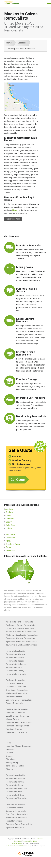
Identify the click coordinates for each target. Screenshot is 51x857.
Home (9, 43)
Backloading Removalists (31, 416)
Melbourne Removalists (16, 693)
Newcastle (10, 537)
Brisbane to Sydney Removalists (20, 625)
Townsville (10, 550)
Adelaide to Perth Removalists (19, 622)
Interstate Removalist (29, 245)
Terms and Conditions (16, 766)
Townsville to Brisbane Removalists (21, 645)
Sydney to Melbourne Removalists (21, 641)
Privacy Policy (12, 762)
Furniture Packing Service (26, 290)
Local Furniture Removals (25, 320)
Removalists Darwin (15, 657)
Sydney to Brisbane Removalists (20, 638)
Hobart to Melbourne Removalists (21, 631)
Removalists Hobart (15, 661)
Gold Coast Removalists (16, 690)
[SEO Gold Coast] (25, 855)
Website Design (17, 843)
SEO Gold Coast (12, 846)
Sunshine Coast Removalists (19, 700)
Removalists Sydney (15, 671)
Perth (8, 541)
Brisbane (10, 512)
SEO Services (24, 846)
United (15, 210)
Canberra (10, 518)
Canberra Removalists (16, 687)
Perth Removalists (14, 696)
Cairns (9, 515)
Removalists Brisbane (15, 654)
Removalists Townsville (16, 674)
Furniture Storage (26, 379)
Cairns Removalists (14, 683)
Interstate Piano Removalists (25, 353)
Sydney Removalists (15, 703)
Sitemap (9, 769)
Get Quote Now (13, 219)
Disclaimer (10, 759)
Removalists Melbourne (16, 664)
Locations (22, 43)
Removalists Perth (14, 667)
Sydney (9, 547)
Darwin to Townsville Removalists (21, 628)
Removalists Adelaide (15, 651)
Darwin (9, 522)
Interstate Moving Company (18, 746)
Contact (9, 752)
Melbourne (10, 534)
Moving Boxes (24, 267)
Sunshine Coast (13, 544)
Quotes (9, 756)
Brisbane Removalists (15, 680)
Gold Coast (11, 525)
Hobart (9, 528)
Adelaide (9, 509)
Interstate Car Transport (30, 397)
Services (10, 749)
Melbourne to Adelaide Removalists (22, 635)
